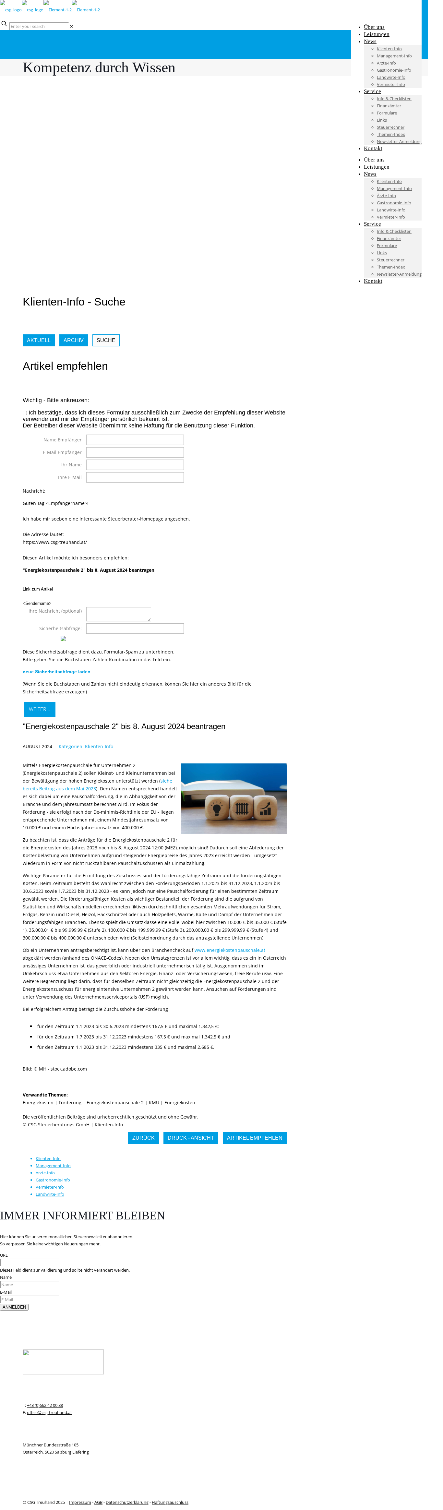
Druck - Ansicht (191, 1138)
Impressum (80, 1502)
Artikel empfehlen (254, 1138)
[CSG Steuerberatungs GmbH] (50, 10)
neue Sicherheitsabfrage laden (56, 671)
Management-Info (53, 1165)
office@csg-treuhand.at (49, 1412)
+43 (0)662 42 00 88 (45, 1405)
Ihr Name (71, 464)
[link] (71, 26)
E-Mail (6, 1292)
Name (6, 1277)
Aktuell (39, 340)
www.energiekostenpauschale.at (230, 950)
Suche (106, 340)
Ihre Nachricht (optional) (55, 611)
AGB (98, 1502)
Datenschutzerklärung (127, 1502)
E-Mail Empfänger (62, 452)
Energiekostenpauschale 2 (115, 1102)
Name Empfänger (62, 440)
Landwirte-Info (50, 1194)
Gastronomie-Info (53, 1180)
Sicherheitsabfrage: (60, 628)
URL (4, 1255)
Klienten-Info (99, 746)
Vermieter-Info (50, 1187)
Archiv (74, 340)
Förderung (70, 1102)
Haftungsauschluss (170, 1502)
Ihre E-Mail (70, 477)
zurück (143, 1138)
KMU (154, 1102)
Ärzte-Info (45, 1173)
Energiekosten (38, 1102)
